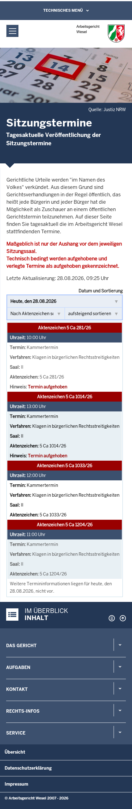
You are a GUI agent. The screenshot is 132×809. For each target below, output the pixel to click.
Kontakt (17, 689)
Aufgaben (18, 667)
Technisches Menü (63, 10)
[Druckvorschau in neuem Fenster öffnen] (110, 618)
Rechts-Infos (23, 711)
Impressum (16, 784)
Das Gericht (21, 645)
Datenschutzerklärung (28, 768)
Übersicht (15, 752)
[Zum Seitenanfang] (121, 618)
